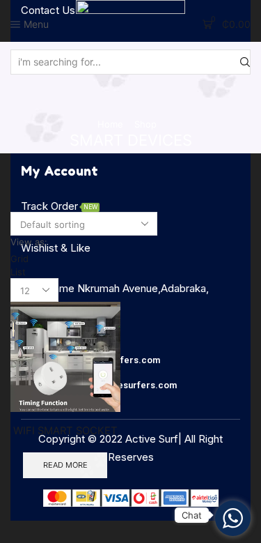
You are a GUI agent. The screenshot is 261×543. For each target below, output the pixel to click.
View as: (28, 241)
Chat (192, 515)
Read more (65, 465)
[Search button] (245, 62)
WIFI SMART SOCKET (65, 431)
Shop (145, 124)
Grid (19, 258)
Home (110, 124)
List (18, 271)
